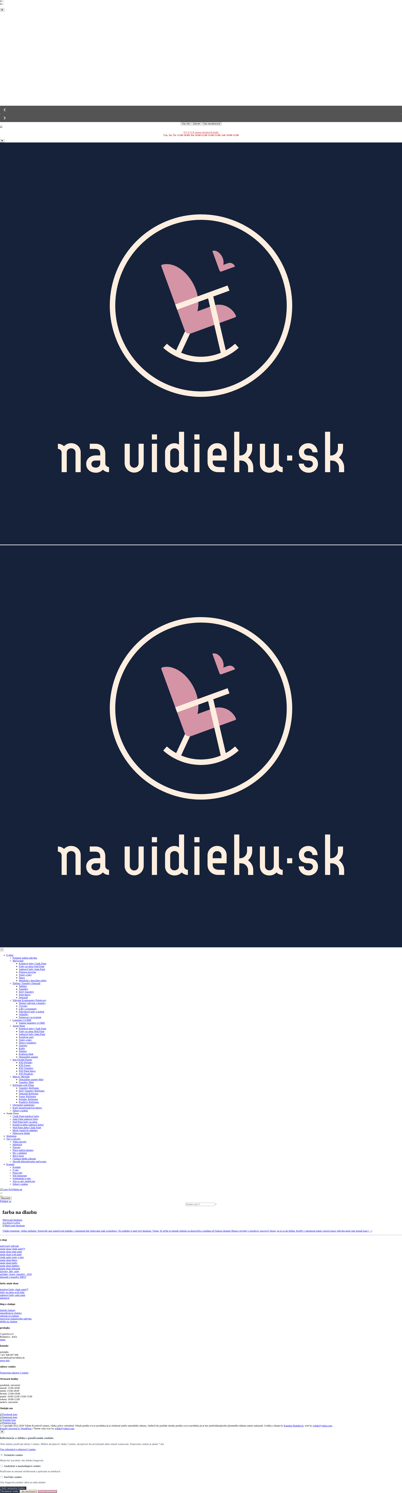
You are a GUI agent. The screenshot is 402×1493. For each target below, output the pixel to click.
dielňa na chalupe (8, 1321)
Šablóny (23, 986)
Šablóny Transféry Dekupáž (26, 983)
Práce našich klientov (23, 1150)
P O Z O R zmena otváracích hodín (201, 132)
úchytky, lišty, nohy (9, 1271)
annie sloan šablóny (9, 1265)
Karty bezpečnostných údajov (27, 1107)
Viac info (186, 124)
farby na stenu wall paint (12, 1292)
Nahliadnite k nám (22, 1178)
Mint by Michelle (21, 1076)
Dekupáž (23, 997)
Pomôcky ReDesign (29, 1102)
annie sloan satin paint (11, 1251)
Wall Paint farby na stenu (25, 1122)
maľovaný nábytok (9, 1246)
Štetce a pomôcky (27, 1042)
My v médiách (20, 1153)
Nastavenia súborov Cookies (14, 1372)
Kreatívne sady (26, 1037)
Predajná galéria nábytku (25, 958)
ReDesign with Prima (23, 1085)
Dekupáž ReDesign (28, 1093)
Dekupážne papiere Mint (31, 1079)
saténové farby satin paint (12, 1295)
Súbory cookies (20, 1110)
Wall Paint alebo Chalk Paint (27, 1127)
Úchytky (23, 1006)
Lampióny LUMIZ (22, 1020)
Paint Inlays (24, 994)
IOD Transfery (26, 1068)
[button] (201, 110)
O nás (15, 1170)
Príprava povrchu (27, 972)
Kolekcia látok (26, 1054)
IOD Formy (25, 1065)
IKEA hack (18, 1156)
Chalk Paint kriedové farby (26, 1116)
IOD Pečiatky (26, 1062)
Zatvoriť (196, 124)
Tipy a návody (13, 1139)
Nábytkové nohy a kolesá (31, 1011)
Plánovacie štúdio (21, 1133)
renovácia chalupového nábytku (16, 1318)
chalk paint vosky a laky (12, 1257)
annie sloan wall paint (11, 1254)
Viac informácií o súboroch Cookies (18, 1449)
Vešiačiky (23, 1014)
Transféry (23, 989)
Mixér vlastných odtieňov (25, 1130)
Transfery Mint (26, 1082)
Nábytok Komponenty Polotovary (29, 1000)
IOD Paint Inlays (27, 1071)
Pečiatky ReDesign (28, 1099)
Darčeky (23, 1045)
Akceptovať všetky (10, 1491)
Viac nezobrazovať (211, 124)
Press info (17, 1172)
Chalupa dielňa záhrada (24, 1158)
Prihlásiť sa (5, 1201)
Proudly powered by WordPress (16, 1428)
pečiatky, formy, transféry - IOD (16, 1274)
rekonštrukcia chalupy (11, 1313)
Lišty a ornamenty (28, 1008)
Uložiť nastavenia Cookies (13, 1488)
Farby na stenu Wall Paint (31, 966)
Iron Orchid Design (22, 1059)
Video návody (20, 1141)
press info (5, 1360)
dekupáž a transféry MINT (13, 1277)
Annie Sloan (19, 1025)
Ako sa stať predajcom (24, 1181)
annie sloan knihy (8, 1263)
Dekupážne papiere (28, 1057)
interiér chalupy (7, 1310)
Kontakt (10, 1164)
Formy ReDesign (27, 1096)
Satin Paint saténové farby (25, 1119)
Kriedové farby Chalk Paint (32, 963)
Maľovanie (18, 960)
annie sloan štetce (8, 1260)
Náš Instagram (20, 1175)
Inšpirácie (17, 1144)
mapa (2, 1339)
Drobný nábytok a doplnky (32, 1003)
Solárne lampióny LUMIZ (32, 1023)
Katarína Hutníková (293, 1425)
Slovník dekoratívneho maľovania (29, 1161)
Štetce (22, 977)
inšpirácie (4, 1298)
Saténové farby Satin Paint (32, 969)
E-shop (9, 955)
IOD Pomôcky (26, 1074)
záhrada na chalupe (9, 1316)
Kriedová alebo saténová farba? (28, 1124)
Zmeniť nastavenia (47, 1491)
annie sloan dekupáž (10, 1268)
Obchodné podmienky (24, 1105)
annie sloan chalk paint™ (12, 1248)
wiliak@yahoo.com (322, 1425)
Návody (17, 1147)
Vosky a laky (25, 975)
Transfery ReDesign (29, 1088)
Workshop (11, 1136)
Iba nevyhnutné (29, 1491)
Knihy (22, 1048)
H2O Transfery (26, 992)
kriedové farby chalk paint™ (14, 1289)
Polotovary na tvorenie (30, 1017)
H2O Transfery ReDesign (31, 1090)
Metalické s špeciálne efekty (33, 980)
